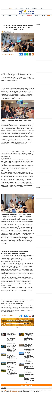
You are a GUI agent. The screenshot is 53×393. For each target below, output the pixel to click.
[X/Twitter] (27, 316)
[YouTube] (30, 316)
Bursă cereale (29, 15)
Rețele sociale (34, 8)
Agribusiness (36, 15)
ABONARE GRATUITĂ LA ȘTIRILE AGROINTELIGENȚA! (18, 320)
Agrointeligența (4, 390)
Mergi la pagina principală (26, 385)
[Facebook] (20, 54)
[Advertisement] (26, 3)
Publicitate (21, 8)
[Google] (20, 316)
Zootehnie (22, 15)
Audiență (27, 8)
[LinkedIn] (22, 54)
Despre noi (3, 387)
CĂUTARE (48, 15)
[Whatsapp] (27, 54)
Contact (16, 8)
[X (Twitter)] (25, 54)
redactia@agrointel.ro (14, 391)
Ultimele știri (22, 330)
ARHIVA (43, 15)
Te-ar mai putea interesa (7, 330)
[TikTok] (33, 316)
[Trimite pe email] (30, 54)
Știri (3, 15)
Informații (41, 8)
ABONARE (10, 8)
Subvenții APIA (9, 15)
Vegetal (15, 15)
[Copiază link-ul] (33, 54)
